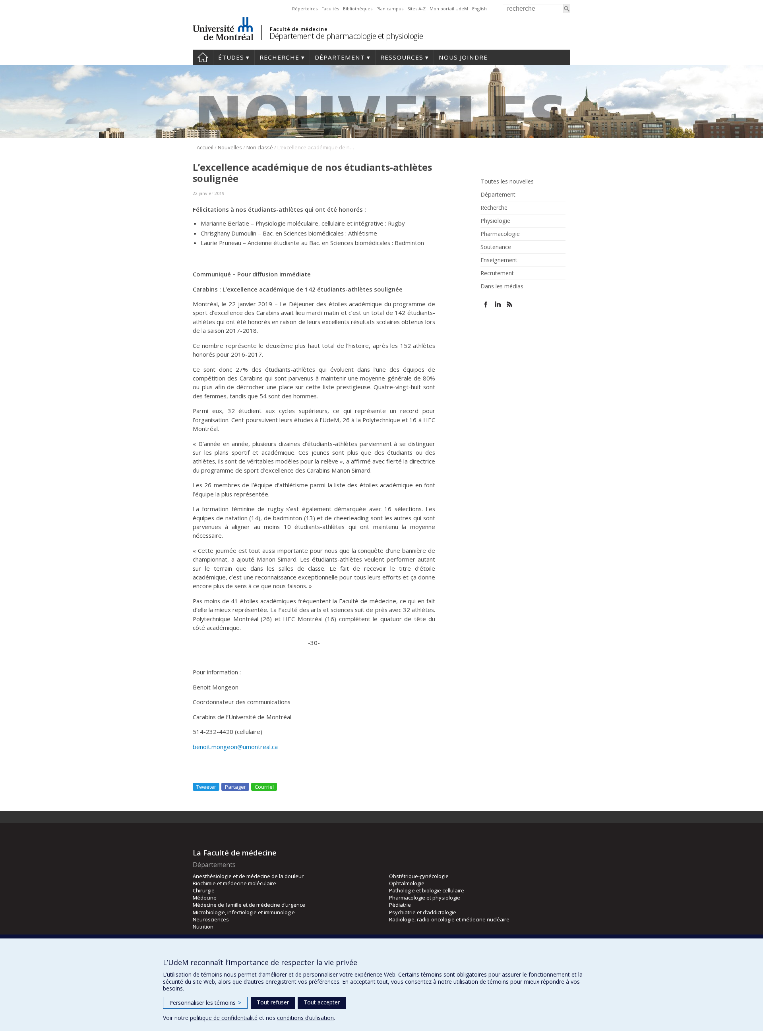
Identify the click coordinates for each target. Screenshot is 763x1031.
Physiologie (495, 221)
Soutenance (495, 247)
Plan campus (389, 9)
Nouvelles (230, 147)
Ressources (401, 57)
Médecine (205, 897)
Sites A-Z (416, 9)
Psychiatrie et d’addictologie (422, 912)
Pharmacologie (500, 234)
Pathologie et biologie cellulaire (426, 890)
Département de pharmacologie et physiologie (346, 36)
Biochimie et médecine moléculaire (234, 883)
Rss (510, 304)
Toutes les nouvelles (507, 181)
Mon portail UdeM (449, 9)
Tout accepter (322, 1002)
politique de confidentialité (224, 1017)
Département (340, 57)
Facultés (330, 9)
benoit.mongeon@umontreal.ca (235, 747)
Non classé (259, 147)
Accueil (203, 57)
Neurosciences (211, 919)
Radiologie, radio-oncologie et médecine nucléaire (449, 919)
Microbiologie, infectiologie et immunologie (244, 912)
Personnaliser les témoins (205, 1002)
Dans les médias (501, 286)
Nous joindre (463, 57)
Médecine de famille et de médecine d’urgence (249, 904)
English (479, 9)
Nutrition (203, 926)
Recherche (279, 57)
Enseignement (498, 260)
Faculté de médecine (298, 29)
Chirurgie (204, 890)
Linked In (498, 304)
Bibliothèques (357, 9)
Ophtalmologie (406, 883)
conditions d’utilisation (305, 1017)
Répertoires (305, 9)
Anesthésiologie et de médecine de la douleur (248, 876)
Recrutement (497, 273)
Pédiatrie (400, 904)
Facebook (486, 304)
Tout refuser (273, 1002)
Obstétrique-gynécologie (419, 876)
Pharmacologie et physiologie (424, 897)
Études (231, 57)
